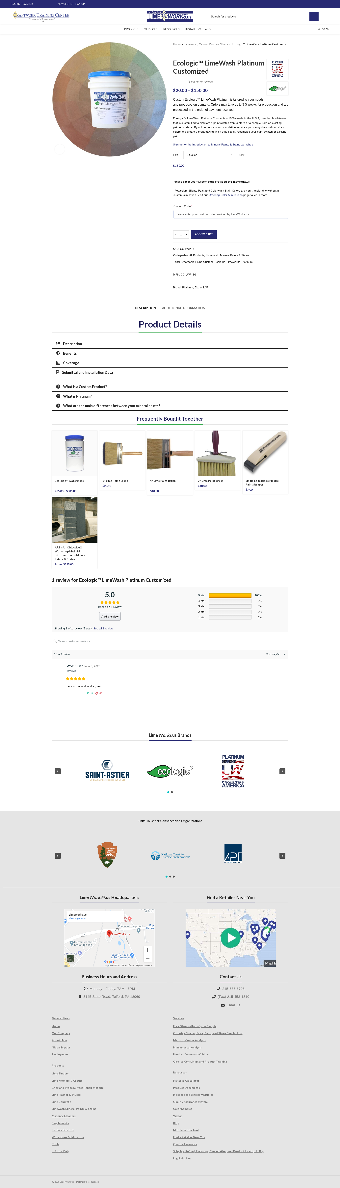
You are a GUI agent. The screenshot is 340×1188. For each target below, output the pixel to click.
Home (177, 44)
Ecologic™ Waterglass (69, 480)
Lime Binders (60, 1073)
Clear (242, 155)
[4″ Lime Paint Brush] (170, 453)
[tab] (145, 306)
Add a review (109, 616)
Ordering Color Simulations (226, 195)
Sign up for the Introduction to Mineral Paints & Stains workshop (213, 144)
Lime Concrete (61, 1101)
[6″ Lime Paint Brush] (122, 453)
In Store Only (60, 1151)
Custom (208, 261)
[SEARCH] (314, 16)
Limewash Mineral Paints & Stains (74, 1108)
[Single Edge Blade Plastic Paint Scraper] (265, 453)
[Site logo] (170, 16)
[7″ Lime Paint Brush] (218, 453)
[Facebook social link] (39, 4)
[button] (58, 771)
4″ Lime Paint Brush (163, 480)
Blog (176, 1123)
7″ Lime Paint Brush (210, 480)
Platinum (247, 261)
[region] (170, 771)
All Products (196, 255)
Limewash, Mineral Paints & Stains (206, 44)
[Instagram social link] (43, 4)
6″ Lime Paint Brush (115, 480)
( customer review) (200, 81)
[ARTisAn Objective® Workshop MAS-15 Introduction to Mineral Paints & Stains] (74, 520)
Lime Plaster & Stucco (66, 1094)
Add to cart (204, 234)
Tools (55, 1144)
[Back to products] (180, 52)
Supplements (60, 1123)
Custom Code (182, 206)
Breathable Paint (191, 261)
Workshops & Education (68, 1137)
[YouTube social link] (48, 4)
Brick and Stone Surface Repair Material (78, 1087)
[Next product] (185, 52)
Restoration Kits (63, 1130)
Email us (233, 1005)
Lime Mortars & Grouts (67, 1080)
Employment (60, 1054)
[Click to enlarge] (60, 149)
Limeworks (233, 261)
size (175, 154)
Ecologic (220, 261)
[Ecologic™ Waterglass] (74, 453)
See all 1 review (103, 628)
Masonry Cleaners (64, 1116)
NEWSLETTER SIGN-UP (71, 4)
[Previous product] (175, 52)
